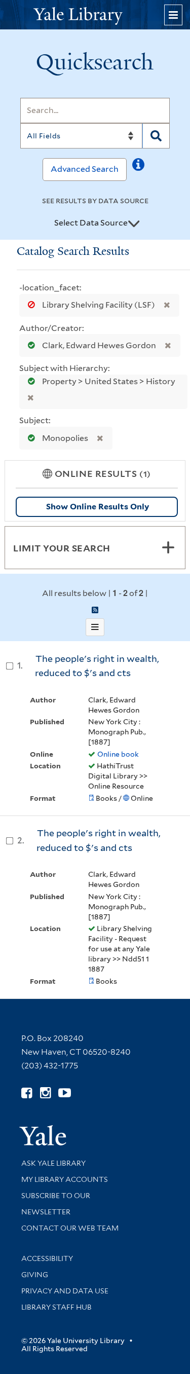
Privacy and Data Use (64, 1291)
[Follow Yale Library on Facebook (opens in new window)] (26, 1093)
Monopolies (65, 438)
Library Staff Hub (56, 1307)
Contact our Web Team (70, 1228)
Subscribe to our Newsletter (55, 1204)
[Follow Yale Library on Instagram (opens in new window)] (45, 1093)
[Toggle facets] (168, 547)
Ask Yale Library (53, 1163)
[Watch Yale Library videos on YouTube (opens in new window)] (64, 1093)
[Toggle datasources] (134, 223)
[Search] (156, 135)
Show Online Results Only (97, 506)
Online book (118, 754)
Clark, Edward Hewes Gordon (99, 345)
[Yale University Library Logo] (95, 15)
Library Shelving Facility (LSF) (99, 305)
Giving (34, 1275)
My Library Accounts (64, 1179)
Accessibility (47, 1258)
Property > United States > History (108, 381)
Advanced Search (85, 169)
